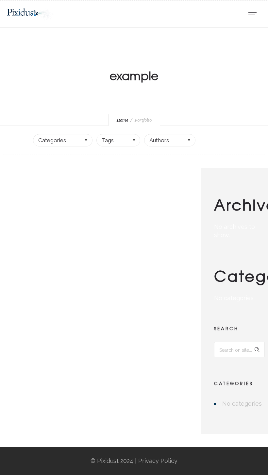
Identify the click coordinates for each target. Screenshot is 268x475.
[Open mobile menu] (254, 14)
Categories (52, 140)
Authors (159, 140)
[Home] (30, 18)
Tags (108, 140)
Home (122, 120)
